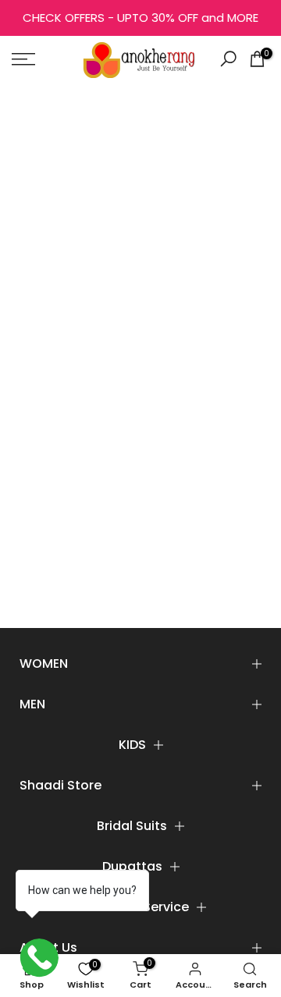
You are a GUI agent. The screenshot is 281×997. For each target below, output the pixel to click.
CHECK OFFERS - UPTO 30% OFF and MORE (140, 17)
